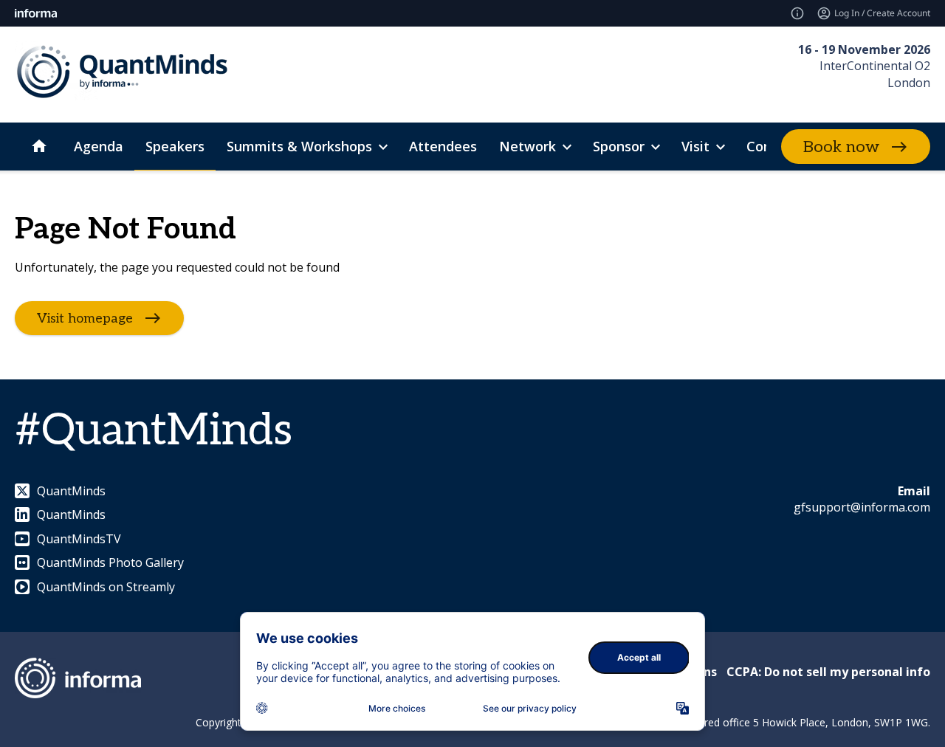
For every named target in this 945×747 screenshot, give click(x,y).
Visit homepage (85, 318)
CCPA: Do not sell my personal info (828, 672)
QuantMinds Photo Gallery (110, 562)
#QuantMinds (153, 431)
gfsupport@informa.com (862, 507)
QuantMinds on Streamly (106, 587)
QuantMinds (71, 491)
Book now (841, 146)
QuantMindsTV (79, 539)
